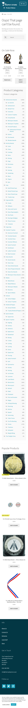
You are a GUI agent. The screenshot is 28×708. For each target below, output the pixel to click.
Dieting (10, 158)
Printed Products (12, 126)
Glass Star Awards (12, 272)
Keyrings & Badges (13, 218)
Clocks (9, 203)
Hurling (10, 370)
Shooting (10, 406)
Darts (9, 155)
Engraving (8, 227)
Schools (8, 295)
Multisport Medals (13, 287)
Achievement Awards (11, 100)
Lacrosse (10, 376)
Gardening (10, 173)
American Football (13, 233)
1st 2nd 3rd (11, 102)
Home (5, 14)
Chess (9, 149)
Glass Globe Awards (13, 266)
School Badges (12, 298)
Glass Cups (10, 263)
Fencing (10, 355)
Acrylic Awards (11, 260)
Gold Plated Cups (12, 188)
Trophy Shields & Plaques (14, 310)
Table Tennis (11, 418)
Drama (9, 167)
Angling (10, 322)
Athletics (10, 328)
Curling (10, 343)
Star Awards (11, 137)
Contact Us (5, 632)
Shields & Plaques (10, 304)
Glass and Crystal (12, 209)
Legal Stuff (4, 640)
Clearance (10, 111)
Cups (7, 185)
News (3, 643)
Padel (9, 391)
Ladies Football (12, 251)
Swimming (10, 415)
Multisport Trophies (13, 123)
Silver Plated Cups (12, 194)
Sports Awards (9, 313)
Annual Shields (12, 307)
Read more (7, 80)
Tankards (10, 224)
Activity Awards (10, 143)
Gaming (10, 170)
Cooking (10, 152)
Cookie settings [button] (6, 704)
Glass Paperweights (13, 212)
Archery (10, 325)
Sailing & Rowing (12, 403)
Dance (9, 349)
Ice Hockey (10, 373)
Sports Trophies (10, 319)
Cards (9, 146)
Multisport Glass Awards (14, 275)
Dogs (9, 161)
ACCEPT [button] (13, 704)
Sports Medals (11, 292)
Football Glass (12, 239)
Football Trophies (10, 230)
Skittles (10, 409)
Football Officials (12, 242)
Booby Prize (11, 108)
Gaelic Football (12, 245)
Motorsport (11, 385)
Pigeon (10, 179)
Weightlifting (11, 433)
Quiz (9, 182)
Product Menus (10, 8)
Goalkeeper (11, 248)
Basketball (11, 334)
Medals (7, 278)
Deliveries (4, 636)
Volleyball (10, 430)
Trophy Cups (11, 197)
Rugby (9, 400)
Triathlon (10, 427)
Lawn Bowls (11, 379)
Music (9, 176)
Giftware (10, 206)
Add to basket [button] (21, 81)
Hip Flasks (10, 215)
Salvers (10, 134)
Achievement (11, 105)
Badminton (11, 331)
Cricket (10, 340)
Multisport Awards (13, 120)
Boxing (10, 337)
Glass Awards (9, 257)
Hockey (10, 367)
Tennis (9, 424)
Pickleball (10, 394)
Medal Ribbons (12, 283)
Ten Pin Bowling (12, 421)
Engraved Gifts (9, 200)
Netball (10, 388)
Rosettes (10, 290)
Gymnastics (11, 364)
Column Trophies (12, 114)
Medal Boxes (11, 281)
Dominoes (10, 164)
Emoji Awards (11, 117)
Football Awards (12, 236)
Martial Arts (11, 382)
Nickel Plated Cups (13, 191)
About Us (4, 628)
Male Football (11, 254)
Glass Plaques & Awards (14, 269)
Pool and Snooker (12, 397)
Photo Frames (11, 221)
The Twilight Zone (11, 436)
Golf (9, 361)
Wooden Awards (12, 140)
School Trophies (12, 301)
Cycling (10, 346)
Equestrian (11, 316)
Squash (10, 412)
